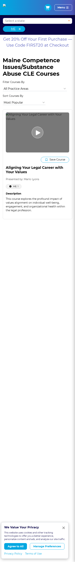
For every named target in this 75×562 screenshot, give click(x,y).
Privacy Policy (13, 553)
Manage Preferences (47, 546)
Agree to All (15, 546)
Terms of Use (33, 553)
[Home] (8, 7)
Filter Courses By (14, 82)
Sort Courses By (13, 96)
